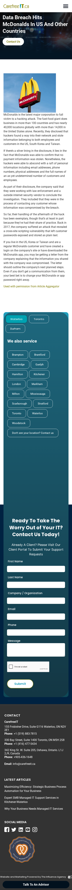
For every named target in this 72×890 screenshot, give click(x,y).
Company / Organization (25, 593)
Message (14, 641)
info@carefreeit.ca (24, 764)
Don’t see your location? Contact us (33, 433)
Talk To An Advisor (36, 884)
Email (11, 609)
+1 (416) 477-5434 (25, 743)
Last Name (15, 577)
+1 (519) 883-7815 (25, 733)
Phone (12, 625)
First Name (15, 561)
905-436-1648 (24, 757)
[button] (65, 6)
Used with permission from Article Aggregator (31, 286)
